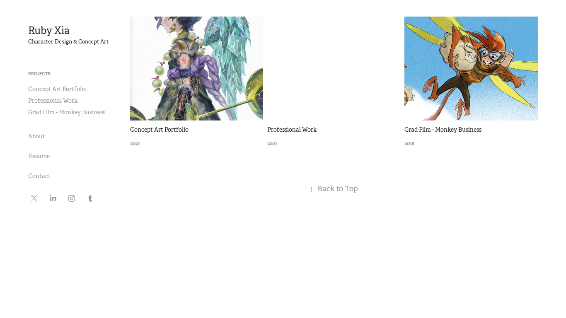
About (36, 136)
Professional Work (52, 100)
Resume (39, 156)
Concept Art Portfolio (57, 89)
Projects (39, 73)
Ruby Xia (49, 30)
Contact (39, 176)
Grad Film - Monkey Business (66, 112)
